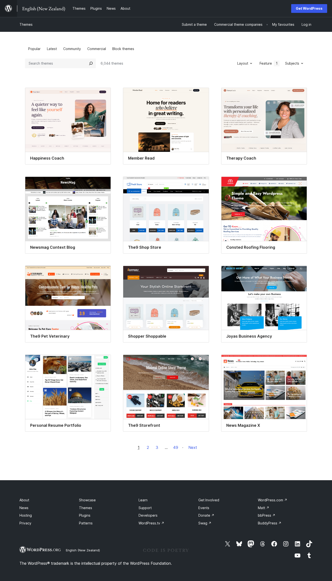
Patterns (86, 523)
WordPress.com (272, 500)
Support (145, 508)
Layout (242, 63)
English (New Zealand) (83, 550)
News (23, 508)
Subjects (292, 63)
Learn (143, 500)
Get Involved (208, 500)
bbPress (266, 515)
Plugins (84, 515)
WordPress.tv (151, 523)
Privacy (25, 523)
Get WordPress (309, 8)
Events (203, 508)
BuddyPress (269, 523)
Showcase (87, 500)
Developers (148, 515)
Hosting (25, 515)
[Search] (91, 63)
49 (175, 447)
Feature (269, 63)
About (24, 500)
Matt (263, 508)
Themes (26, 24)
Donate (206, 515)
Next (192, 447)
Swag (204, 523)
